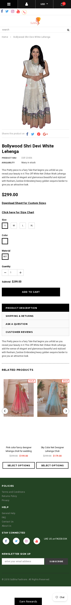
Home (5, 37)
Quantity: (6, 266)
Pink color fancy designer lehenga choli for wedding (19, 449)
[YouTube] (18, 11)
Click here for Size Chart (18, 212)
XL (32, 225)
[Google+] (45, 134)
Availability (8, 163)
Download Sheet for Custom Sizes (24, 203)
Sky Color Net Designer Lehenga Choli (52, 449)
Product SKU (9, 158)
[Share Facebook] (27, 134)
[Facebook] (2, 11)
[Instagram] (12, 11)
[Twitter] (7, 11)
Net (5, 256)
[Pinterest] (38, 134)
